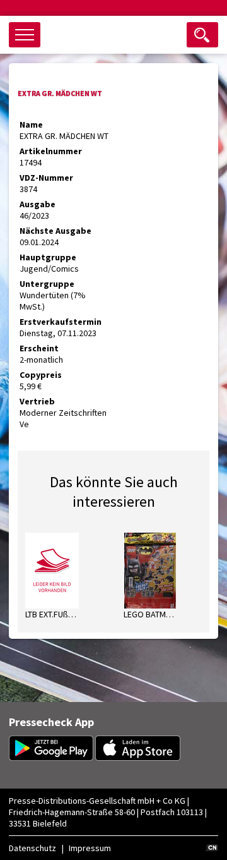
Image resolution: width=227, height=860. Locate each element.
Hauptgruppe (48, 257)
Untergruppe (47, 283)
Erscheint (39, 348)
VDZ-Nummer (46, 177)
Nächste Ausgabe (55, 230)
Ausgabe (37, 204)
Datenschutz (32, 848)
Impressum (90, 848)
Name (31, 124)
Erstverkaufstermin (61, 321)
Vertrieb (37, 401)
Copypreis (41, 374)
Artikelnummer (51, 151)
